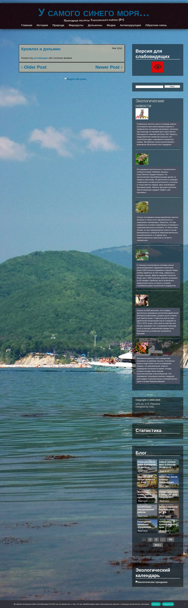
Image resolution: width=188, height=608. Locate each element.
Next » (158, 545)
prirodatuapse (41, 58)
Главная (26, 25)
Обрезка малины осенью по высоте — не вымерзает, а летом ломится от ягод (146, 476)
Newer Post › (108, 67)
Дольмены (95, 25)
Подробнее (168, 604)
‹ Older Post (34, 67)
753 (170, 539)
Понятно (155, 604)
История (42, 25)
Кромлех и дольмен (40, 49)
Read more (142, 471)
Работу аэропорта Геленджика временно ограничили (144, 521)
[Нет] (185, 604)
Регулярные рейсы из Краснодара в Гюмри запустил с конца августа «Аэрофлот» (168, 491)
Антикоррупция (130, 25)
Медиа (111, 25)
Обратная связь (156, 25)
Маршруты (76, 25)
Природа (58, 25)
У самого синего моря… (94, 12)
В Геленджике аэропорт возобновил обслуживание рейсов (145, 506)
